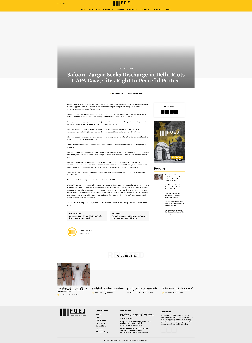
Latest (122, 68)
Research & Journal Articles (129, 332)
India (121, 318)
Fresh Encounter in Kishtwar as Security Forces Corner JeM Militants (129, 217)
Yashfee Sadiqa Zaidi (136, 293)
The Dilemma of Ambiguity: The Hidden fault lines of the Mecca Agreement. (174, 212)
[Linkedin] (176, 112)
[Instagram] (186, 4)
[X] (189, 4)
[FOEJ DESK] (110, 93)
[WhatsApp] (172, 112)
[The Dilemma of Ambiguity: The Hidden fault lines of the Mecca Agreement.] (158, 212)
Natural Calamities (126, 325)
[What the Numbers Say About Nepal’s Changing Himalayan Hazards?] (158, 195)
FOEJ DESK (119, 93)
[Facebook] (183, 4)
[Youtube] (192, 4)
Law (131, 68)
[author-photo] (58, 295)
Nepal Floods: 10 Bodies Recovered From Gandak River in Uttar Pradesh (173, 187)
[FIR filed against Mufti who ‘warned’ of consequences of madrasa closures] (158, 203)
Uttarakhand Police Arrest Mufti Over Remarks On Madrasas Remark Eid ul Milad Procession (173, 178)
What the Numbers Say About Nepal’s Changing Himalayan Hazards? (173, 195)
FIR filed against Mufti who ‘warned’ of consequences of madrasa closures (174, 203)
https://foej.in (84, 233)
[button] (61, 4)
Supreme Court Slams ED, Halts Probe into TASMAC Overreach (85, 217)
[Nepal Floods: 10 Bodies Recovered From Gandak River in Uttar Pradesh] (158, 187)
